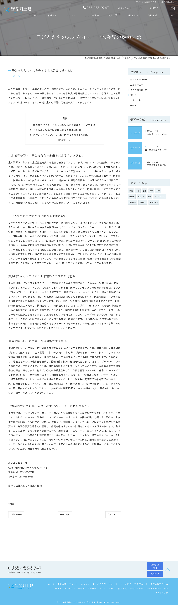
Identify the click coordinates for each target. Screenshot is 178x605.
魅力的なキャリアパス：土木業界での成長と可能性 (60, 134)
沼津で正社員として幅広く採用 (25, 485)
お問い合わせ (125, 8)
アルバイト (135, 100)
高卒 (151, 191)
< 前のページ (16, 514)
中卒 (158, 191)
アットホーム (160, 196)
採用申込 (154, 8)
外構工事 (132, 202)
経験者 (131, 196)
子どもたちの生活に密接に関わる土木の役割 (57, 129)
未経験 (133, 105)
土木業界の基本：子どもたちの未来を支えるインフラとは (64, 124)
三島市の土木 (136, 84)
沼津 (131, 191)
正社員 (11, 504)
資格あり (142, 202)
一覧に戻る (65, 514)
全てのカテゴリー (138, 79)
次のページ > (113, 514)
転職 (144, 191)
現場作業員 (154, 202)
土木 (137, 191)
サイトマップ (161, 592)
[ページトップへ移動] (167, 569)
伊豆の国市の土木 (138, 89)
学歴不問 (141, 196)
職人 (149, 196)
